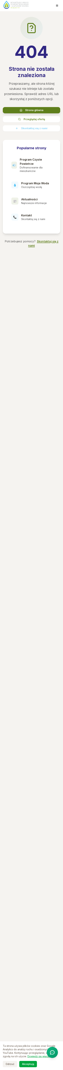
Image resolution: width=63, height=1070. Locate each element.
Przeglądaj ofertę (34, 119)
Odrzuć (10, 1064)
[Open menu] (57, 5)
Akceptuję (28, 1064)
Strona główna (34, 110)
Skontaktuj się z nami (34, 128)
